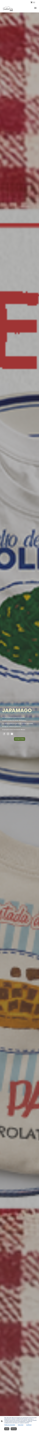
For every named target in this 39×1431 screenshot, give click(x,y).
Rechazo (14, 1428)
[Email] (12, 734)
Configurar (28, 1425)
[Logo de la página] (7, 8)
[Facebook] (4, 734)
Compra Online (19, 739)
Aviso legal (20, 1425)
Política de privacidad (9, 1425)
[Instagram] (8, 734)
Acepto (6, 1428)
